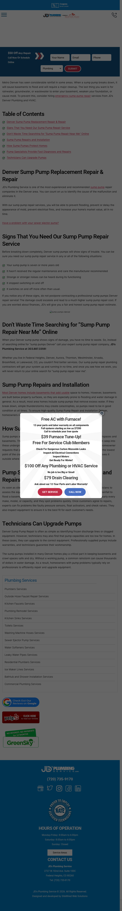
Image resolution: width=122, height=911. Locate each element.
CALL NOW (75, 492)
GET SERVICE (50, 492)
